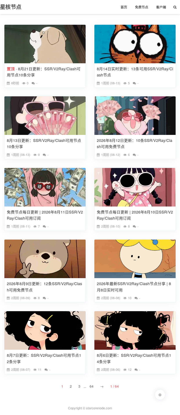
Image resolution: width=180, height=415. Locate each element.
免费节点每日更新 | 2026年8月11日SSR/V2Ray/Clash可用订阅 (45, 215)
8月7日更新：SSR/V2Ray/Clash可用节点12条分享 (44, 358)
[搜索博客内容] (175, 7)
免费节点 (141, 7)
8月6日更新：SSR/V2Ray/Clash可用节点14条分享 (134, 358)
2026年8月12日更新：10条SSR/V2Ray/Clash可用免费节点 (134, 143)
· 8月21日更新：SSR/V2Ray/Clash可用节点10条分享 (44, 72)
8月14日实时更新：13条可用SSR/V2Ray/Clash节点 (135, 72)
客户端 (161, 7)
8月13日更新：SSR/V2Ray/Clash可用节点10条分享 (44, 143)
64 (92, 386)
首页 (124, 7)
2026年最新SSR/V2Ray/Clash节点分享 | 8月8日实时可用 (134, 287)
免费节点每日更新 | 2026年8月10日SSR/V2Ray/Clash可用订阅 (135, 215)
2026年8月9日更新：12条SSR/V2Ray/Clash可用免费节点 (44, 287)
